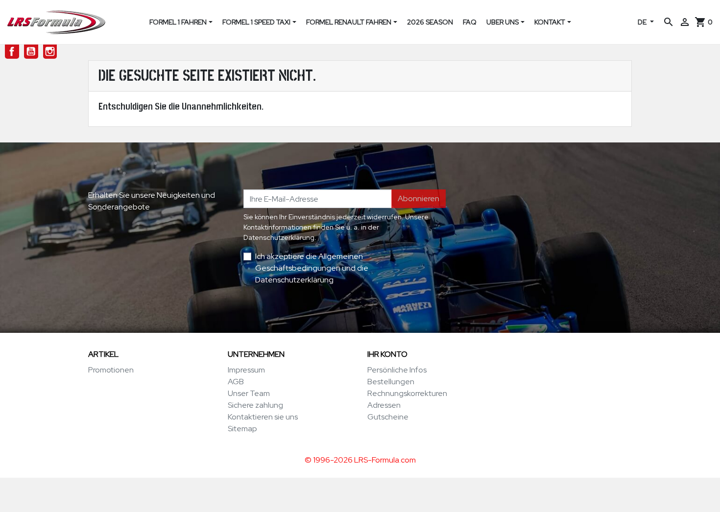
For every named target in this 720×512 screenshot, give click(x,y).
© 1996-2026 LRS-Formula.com (360, 460)
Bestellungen (390, 381)
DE (643, 22)
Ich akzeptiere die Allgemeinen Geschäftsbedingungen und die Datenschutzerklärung (311, 268)
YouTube (31, 52)
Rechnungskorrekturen (407, 393)
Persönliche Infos (397, 370)
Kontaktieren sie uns (263, 417)
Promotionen (111, 370)
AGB (236, 381)
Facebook (12, 52)
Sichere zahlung (255, 405)
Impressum (246, 370)
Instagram (50, 52)
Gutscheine (387, 417)
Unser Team (249, 393)
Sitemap (242, 428)
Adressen (384, 405)
